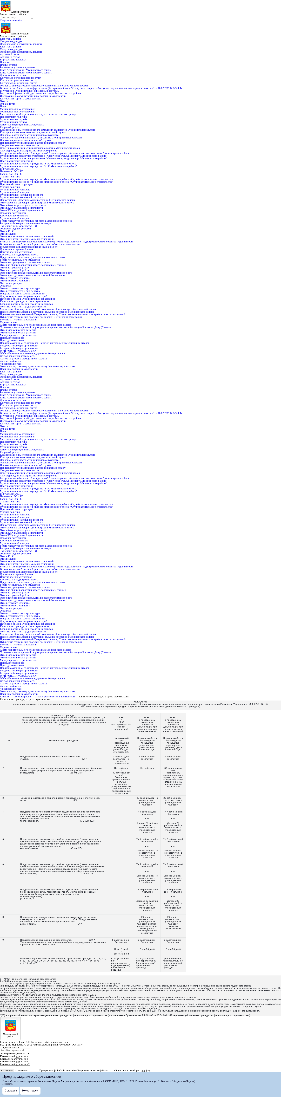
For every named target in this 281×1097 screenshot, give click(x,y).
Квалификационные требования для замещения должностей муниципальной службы (47, 129)
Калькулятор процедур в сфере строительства (25, 301)
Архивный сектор (10, 54)
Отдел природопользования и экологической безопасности (33, 275)
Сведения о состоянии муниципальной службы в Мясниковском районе (40, 148)
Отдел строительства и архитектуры (20, 288)
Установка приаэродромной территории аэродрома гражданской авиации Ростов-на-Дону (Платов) (55, 327)
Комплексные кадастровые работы (19, 254)
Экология (5, 285)
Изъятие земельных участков (16, 252)
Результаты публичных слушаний (18, 319)
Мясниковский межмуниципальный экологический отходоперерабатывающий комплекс (49, 309)
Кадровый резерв (9, 127)
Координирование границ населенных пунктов (26, 304)
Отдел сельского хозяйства (15, 278)
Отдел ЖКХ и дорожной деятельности (21, 207)
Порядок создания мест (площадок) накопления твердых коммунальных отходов (44, 343)
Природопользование (12, 337)
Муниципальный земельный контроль (21, 197)
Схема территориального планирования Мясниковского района (35, 324)
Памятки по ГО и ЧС (11, 171)
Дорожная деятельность (13, 213)
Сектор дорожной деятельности (17, 356)
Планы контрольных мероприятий (19, 369)
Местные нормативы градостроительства (23, 306)
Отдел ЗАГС (7, 231)
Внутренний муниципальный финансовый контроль (29, 90)
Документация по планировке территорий (23, 296)
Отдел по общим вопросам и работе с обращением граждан (33, 265)
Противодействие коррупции (16, 161)
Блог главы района (10, 38)
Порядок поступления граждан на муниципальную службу (33, 142)
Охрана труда (7, 103)
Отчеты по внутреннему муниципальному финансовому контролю (37, 366)
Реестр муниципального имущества (20, 259)
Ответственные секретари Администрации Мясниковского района (37, 202)
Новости (5, 62)
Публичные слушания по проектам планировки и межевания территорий (41, 317)
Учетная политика (10, 176)
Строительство (8, 322)
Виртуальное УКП (10, 168)
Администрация (22, 696)
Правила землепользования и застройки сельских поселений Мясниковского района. (47, 311)
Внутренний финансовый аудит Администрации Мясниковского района (40, 93)
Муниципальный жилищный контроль (21, 194)
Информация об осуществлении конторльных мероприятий (33, 96)
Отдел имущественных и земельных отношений (27, 236)
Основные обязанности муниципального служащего (29, 135)
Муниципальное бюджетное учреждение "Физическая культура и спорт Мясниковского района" (53, 155)
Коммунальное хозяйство (14, 215)
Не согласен (30, 1090)
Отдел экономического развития (18, 330)
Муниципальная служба (13, 119)
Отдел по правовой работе (14, 267)
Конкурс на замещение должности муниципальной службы (33, 132)
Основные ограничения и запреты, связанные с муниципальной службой (41, 137)
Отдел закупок (8, 233)
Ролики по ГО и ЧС (11, 174)
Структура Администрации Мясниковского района (28, 150)
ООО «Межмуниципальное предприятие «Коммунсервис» (32, 353)
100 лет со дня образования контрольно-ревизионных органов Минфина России (44, 85)
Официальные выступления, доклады (21, 44)
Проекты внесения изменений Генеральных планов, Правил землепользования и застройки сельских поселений (62, 314)
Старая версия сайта (11, 20)
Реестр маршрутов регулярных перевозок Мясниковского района (36, 220)
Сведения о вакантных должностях (19, 145)
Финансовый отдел (10, 361)
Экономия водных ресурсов (15, 228)
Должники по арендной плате (16, 249)
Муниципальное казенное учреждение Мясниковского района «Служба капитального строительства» (57, 179)
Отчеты (4, 101)
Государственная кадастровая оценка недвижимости (29, 246)
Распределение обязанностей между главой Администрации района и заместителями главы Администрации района (64, 153)
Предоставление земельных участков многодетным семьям (33, 257)
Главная (4, 696)
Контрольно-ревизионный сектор (18, 80)
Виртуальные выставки (13, 59)
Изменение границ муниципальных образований (27, 298)
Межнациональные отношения (17, 109)
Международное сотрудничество (18, 335)
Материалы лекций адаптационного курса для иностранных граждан (38, 114)
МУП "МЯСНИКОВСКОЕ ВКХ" (19, 350)
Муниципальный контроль (15, 189)
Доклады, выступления (13, 75)
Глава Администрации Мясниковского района (26, 70)
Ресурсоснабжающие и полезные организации (26, 223)
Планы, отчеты (8, 64)
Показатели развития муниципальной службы (25, 140)
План (3, 106)
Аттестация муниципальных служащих (22, 124)
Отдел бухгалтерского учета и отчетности (23, 205)
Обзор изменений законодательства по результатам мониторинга (36, 272)
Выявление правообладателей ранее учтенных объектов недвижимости (40, 244)
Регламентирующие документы (17, 67)
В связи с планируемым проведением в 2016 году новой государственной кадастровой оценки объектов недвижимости (67, 241)
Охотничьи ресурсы (11, 283)
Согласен (11, 1090)
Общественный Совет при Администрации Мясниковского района (37, 200)
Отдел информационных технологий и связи (25, 262)
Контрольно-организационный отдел (20, 77)
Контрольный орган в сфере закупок (20, 98)
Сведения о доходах (11, 41)
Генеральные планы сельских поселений (22, 293)
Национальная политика (13, 116)
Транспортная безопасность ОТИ (18, 226)
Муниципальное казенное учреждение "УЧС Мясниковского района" (38, 163)
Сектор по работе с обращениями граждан (23, 358)
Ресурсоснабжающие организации (19, 345)
